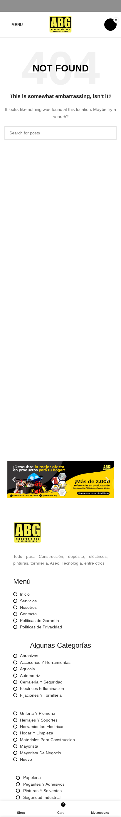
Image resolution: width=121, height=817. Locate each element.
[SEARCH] (110, 133)
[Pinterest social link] (60, 6)
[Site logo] (60, 24)
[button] (14, 479)
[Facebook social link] (47, 6)
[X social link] (54, 6)
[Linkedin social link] (67, 6)
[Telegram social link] (74, 6)
